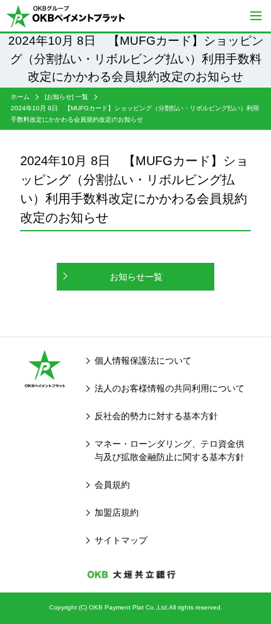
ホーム (20, 96)
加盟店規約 (117, 512)
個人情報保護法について (143, 360)
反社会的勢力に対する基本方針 (156, 416)
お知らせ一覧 (136, 277)
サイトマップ (121, 540)
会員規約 (112, 485)
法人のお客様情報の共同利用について (170, 388)
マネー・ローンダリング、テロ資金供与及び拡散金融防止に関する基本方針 (170, 450)
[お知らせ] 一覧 (66, 96)
